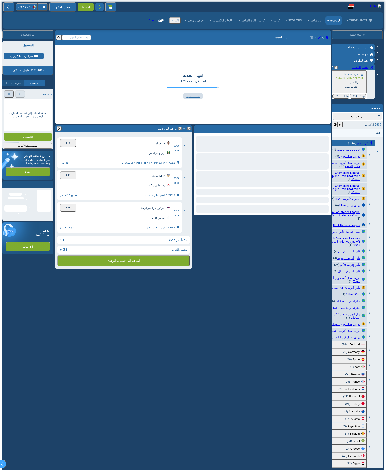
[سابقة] (336, 67)
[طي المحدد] (340, 124)
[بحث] (59, 37)
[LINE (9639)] (326, 37)
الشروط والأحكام (42, 119)
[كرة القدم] (319, 37)
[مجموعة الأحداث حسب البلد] (335, 124)
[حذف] (59, 128)
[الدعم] (8, 7)
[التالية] (180, 128)
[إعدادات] (43, 7)
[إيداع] (99, 7)
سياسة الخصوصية (13, 119)
